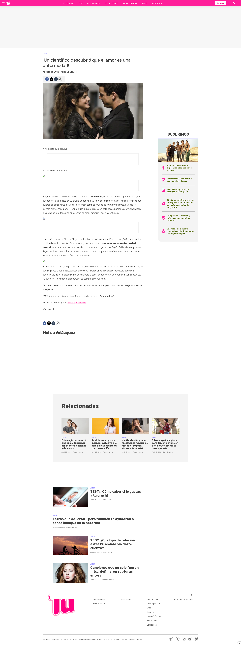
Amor (144, 3)
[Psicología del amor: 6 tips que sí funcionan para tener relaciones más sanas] (75, 426)
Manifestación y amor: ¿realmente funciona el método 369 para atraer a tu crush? (135, 444)
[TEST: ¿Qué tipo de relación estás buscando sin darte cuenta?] (70, 546)
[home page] (8, 3)
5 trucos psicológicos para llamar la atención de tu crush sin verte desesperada (165, 444)
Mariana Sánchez (70, 527)
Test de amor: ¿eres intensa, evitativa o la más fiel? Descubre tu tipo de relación (104, 444)
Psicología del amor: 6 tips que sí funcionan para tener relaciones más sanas (74, 444)
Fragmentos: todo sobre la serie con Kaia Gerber (179, 179)
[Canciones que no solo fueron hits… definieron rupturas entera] (70, 573)
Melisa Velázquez (69, 72)
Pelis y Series (111, 3)
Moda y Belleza (130, 3)
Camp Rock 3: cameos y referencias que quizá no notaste (178, 218)
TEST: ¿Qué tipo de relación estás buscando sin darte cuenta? (112, 544)
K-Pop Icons (68, 3)
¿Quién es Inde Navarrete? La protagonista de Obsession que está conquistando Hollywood (180, 203)
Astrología (157, 3)
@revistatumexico (77, 302)
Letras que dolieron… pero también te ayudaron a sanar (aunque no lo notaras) (93, 521)
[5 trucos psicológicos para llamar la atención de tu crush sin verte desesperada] (165, 426)
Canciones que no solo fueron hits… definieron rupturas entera (114, 571)
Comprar (220, 3)
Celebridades (93, 3)
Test (81, 3)
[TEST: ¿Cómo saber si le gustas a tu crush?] (70, 497)
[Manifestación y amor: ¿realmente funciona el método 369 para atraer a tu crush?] (135, 426)
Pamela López (78, 452)
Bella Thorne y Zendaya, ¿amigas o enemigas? (178, 190)
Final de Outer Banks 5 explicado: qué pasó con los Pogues (180, 167)
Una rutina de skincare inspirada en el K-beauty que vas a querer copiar (180, 231)
